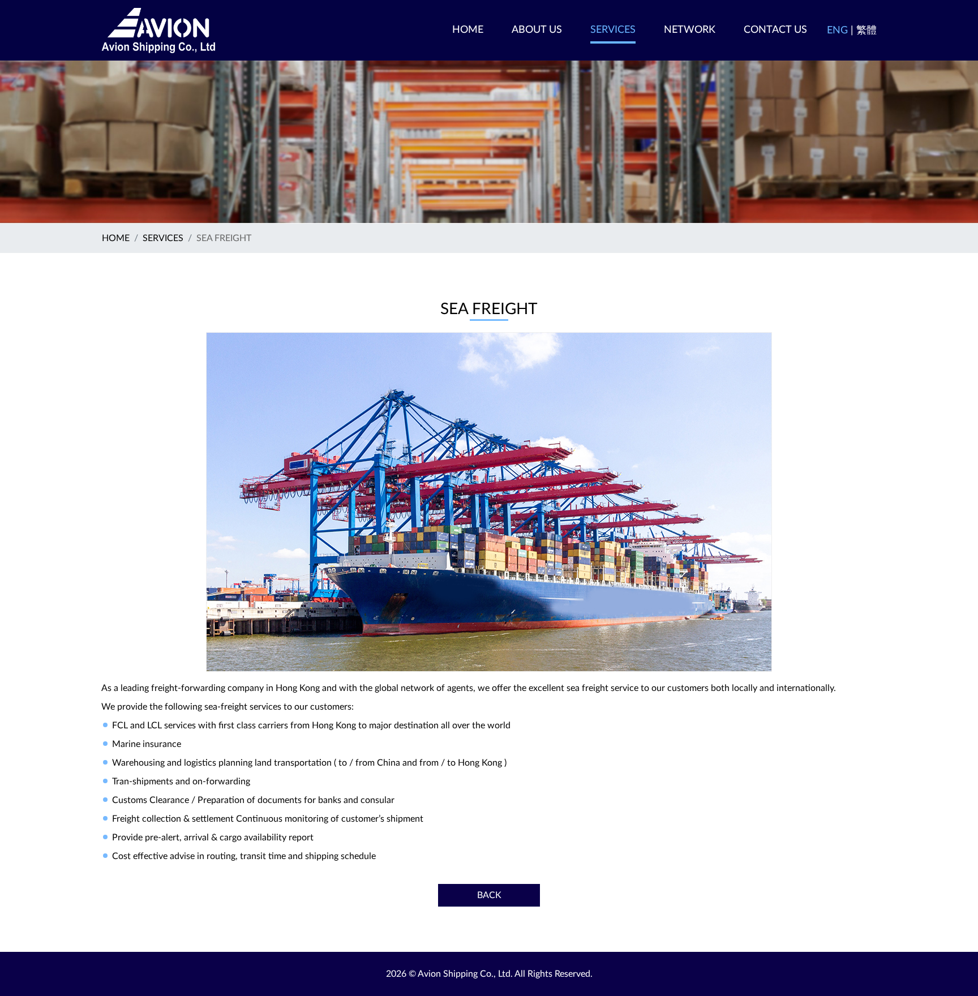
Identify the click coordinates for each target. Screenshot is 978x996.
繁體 (866, 30)
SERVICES (163, 238)
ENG (837, 30)
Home (116, 238)
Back (489, 895)
